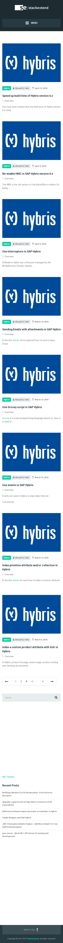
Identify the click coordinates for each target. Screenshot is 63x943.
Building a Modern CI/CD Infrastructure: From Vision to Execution (27, 794)
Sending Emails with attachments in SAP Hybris (31, 329)
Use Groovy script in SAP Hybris (22, 407)
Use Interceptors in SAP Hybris (21, 251)
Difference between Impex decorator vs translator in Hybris (29, 811)
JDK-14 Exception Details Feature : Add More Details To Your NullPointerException (30, 825)
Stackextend (33, 938)
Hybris (7, 88)
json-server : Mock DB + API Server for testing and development (25, 834)
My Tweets (8, 776)
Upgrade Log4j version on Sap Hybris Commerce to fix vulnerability (27, 803)
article (16, 340)
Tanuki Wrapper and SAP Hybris (16, 817)
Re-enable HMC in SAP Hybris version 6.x (27, 173)
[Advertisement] (31, 738)
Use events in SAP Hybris (17, 485)
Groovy (5, 418)
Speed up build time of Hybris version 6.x (27, 95)
